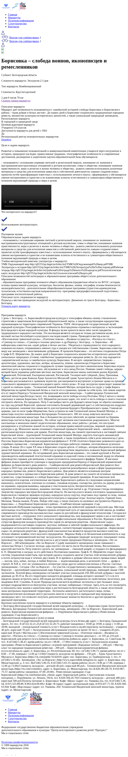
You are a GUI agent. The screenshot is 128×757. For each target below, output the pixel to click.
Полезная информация (21, 20)
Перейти (6, 139)
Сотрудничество (17, 23)
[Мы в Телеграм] (48, 738)
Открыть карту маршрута (15, 306)
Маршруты (14, 17)
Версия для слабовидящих (24, 37)
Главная (12, 14)
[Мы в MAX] (79, 738)
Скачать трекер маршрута (15, 100)
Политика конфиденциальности (19, 742)
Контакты (13, 26)
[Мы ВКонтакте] (17, 738)
